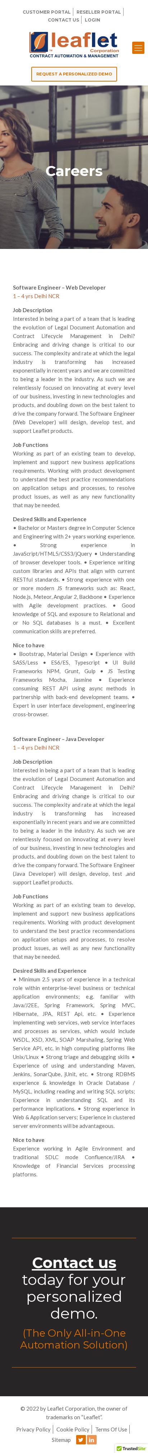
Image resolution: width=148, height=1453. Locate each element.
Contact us (74, 1262)
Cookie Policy (72, 1429)
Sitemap (61, 1439)
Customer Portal (47, 12)
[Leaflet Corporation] (74, 44)
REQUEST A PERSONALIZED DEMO (74, 74)
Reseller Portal (99, 12)
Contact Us (63, 20)
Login (92, 20)
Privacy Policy (33, 1429)
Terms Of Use (111, 1429)
